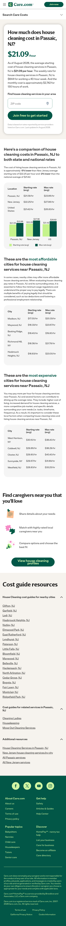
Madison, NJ (14, 318)
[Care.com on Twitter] (27, 786)
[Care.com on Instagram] (50, 786)
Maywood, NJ (15, 325)
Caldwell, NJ (14, 448)
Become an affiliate (46, 850)
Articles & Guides (45, 808)
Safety (39, 803)
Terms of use (11, 813)
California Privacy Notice (21, 914)
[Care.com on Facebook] (16, 786)
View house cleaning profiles (33, 562)
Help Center (42, 813)
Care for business (45, 845)
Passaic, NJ (14, 196)
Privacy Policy (38, 910)
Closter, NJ (13, 454)
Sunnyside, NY (15, 461)
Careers (9, 808)
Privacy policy (12, 819)
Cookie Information (47, 914)
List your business (45, 840)
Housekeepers (12, 847)
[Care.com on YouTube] (39, 786)
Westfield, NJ (14, 467)
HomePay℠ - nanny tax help (48, 833)
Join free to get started (30, 115)
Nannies (9, 837)
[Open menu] (4, 4)
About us (9, 803)
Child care (10, 842)
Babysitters (11, 831)
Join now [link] (53, 4)
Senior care (11, 857)
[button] (33, 14)
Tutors (8, 852)
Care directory (43, 855)
